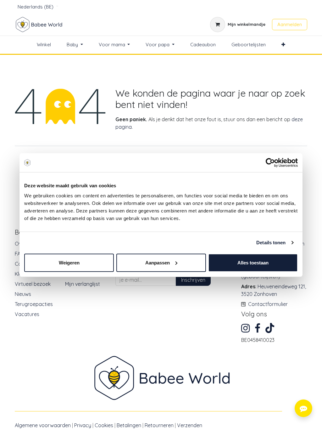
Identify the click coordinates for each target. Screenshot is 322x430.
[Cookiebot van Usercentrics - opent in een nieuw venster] (270, 162)
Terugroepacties (34, 304)
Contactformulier (268, 304)
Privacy (82, 425)
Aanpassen (157, 262)
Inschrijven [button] (193, 280)
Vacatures (27, 314)
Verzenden (189, 425)
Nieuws (23, 294)
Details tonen (271, 242)
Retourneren (159, 425)
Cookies (104, 425)
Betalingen (129, 425)
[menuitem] (44, 44)
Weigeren (69, 262)
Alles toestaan (253, 262)
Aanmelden (289, 24)
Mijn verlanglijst (82, 284)
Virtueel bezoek (33, 284)
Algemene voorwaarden (43, 425)
